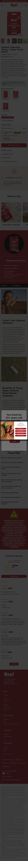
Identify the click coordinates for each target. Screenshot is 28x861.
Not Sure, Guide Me (21, 435)
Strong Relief (21, 428)
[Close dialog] (1, 422)
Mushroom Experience (20, 433)
